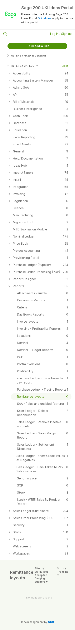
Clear (64, 65)
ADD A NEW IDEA (39, 46)
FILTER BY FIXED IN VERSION (28, 55)
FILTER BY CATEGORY (24, 65)
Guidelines (44, 18)
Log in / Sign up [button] (61, 33)
